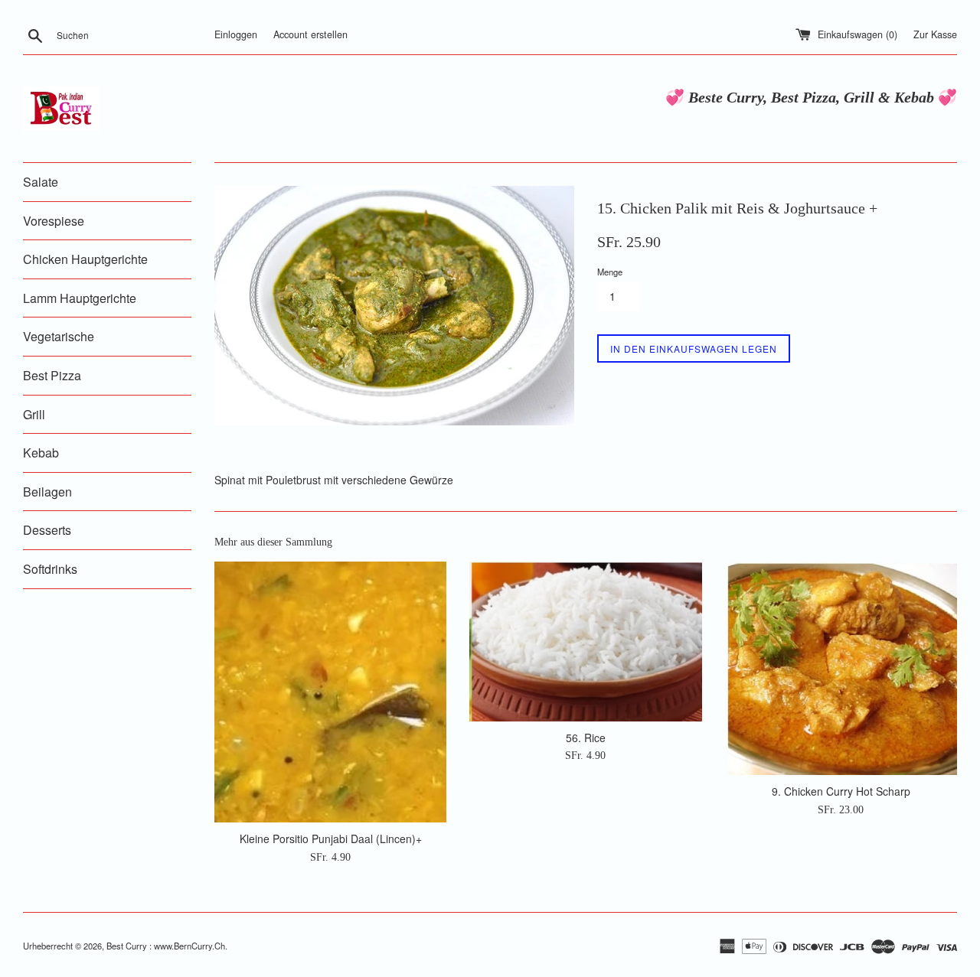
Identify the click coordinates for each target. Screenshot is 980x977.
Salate (40, 182)
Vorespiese (53, 221)
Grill (34, 414)
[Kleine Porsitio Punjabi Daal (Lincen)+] (330, 692)
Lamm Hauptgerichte (79, 298)
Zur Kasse (935, 34)
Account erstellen (310, 34)
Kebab (41, 452)
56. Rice (586, 737)
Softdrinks (50, 569)
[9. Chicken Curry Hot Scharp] (841, 668)
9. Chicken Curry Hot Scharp (841, 791)
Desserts (47, 530)
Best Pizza (52, 375)
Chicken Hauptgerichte (85, 259)
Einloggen (235, 34)
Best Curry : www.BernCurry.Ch (165, 946)
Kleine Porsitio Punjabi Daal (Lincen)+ (331, 838)
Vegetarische (58, 336)
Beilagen (47, 491)
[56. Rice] (585, 641)
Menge (609, 271)
